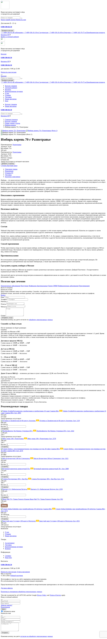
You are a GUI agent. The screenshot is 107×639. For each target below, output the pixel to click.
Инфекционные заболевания (68, 286)
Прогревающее (84, 286)
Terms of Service (55, 595)
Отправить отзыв (7, 317)
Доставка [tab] (8, 175)
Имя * (3, 297)
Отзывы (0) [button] (5, 160)
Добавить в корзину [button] (8, 163)
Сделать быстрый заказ (9, 165)
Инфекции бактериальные (38, 286)
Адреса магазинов (23, 572)
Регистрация (5, 607)
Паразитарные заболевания (10, 286)
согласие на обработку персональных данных (36, 636)
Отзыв (3, 315)
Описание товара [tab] (11, 169)
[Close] (2, 599)
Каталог (4, 54)
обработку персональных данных (41, 320)
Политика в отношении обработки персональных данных (21, 592)
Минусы (4, 307)
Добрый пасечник (16, 575)
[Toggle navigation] (2, 74)
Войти (3, 295)
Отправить (5, 632)
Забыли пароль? (6, 605)
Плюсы (3, 304)
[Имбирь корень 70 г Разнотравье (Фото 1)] (41, 130)
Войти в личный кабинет (10, 37)
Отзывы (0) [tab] (9, 173)
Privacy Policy (42, 595)
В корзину (5, 428)
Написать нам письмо (8, 572)
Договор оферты (7, 588)
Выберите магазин (7, 30)
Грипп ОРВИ (53, 286)
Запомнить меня (9, 611)
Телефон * (4, 299)
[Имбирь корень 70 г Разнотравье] (13, 130)
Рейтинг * (4, 301)
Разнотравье (17, 144)
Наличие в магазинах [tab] (12, 177)
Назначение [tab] (9, 171)
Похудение (24, 286)
